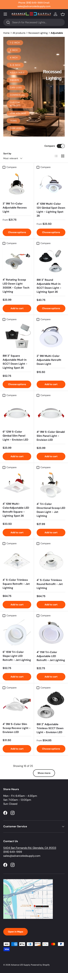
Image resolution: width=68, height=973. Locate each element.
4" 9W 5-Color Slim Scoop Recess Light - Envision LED (17, 728)
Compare (49, 145)
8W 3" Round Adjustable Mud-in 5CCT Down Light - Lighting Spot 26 (49, 286)
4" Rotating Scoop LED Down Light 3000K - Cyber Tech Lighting (16, 285)
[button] (62, 14)
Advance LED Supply (20, 965)
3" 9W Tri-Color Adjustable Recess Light (15, 207)
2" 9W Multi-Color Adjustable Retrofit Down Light (49, 360)
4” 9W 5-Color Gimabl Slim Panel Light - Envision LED (51, 436)
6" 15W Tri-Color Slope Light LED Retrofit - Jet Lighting (17, 656)
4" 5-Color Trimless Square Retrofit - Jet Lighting (16, 584)
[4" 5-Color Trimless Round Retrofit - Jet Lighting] (51, 561)
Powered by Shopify (40, 965)
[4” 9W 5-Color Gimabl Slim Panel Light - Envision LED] (51, 412)
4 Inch (14, 57)
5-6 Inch (15, 65)
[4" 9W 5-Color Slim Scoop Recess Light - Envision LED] (17, 705)
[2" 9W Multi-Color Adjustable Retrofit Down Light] (51, 336)
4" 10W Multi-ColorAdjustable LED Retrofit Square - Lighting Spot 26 (16, 509)
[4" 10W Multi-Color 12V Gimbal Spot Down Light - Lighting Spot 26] (51, 184)
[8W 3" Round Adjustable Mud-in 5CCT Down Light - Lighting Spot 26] (51, 260)
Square (14, 80)
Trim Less (16, 128)
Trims (13, 120)
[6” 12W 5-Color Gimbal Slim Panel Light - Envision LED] (17, 412)
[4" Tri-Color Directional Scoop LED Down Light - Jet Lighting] (51, 484)
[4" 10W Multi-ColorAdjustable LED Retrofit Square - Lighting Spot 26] (17, 484)
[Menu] (5, 14)
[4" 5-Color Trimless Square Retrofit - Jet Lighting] (17, 561)
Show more (44, 772)
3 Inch (14, 50)
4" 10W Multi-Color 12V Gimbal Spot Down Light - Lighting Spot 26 (51, 209)
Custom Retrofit (15, 104)
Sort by (7, 153)
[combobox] (34, 22)
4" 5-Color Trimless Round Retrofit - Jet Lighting (50, 584)
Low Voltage (18, 113)
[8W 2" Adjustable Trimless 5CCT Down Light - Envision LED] (51, 705)
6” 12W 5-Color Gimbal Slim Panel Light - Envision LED (15, 435)
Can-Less (16, 87)
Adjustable (17, 72)
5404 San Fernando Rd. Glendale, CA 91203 (29, 848)
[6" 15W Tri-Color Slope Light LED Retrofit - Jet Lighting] (17, 633)
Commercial (17, 95)
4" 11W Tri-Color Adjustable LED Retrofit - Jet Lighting (51, 656)
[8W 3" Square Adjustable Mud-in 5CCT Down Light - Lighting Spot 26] (17, 336)
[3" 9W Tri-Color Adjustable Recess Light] (17, 184)
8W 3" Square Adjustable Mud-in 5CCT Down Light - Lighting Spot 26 (15, 361)
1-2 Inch (15, 42)
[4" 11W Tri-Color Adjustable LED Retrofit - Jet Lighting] (51, 633)
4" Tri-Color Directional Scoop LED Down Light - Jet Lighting (51, 510)
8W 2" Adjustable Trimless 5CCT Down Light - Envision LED (50, 728)
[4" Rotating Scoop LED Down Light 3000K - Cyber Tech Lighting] (17, 260)
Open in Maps (15, 931)
